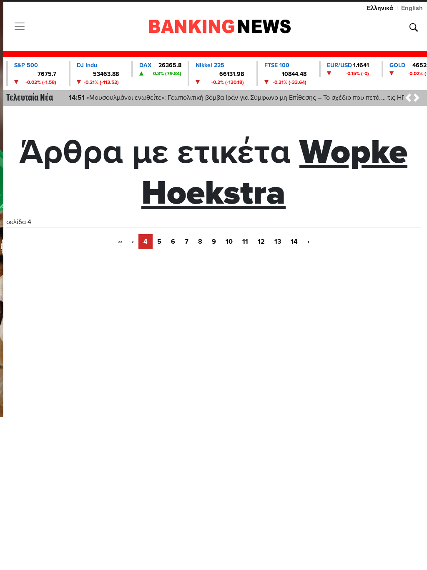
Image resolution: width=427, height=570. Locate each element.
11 (245, 241)
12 (261, 241)
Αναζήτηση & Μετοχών (414, 28)
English (412, 8)
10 (229, 241)
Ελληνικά (380, 8)
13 (277, 241)
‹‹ (120, 241)
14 (294, 241)
